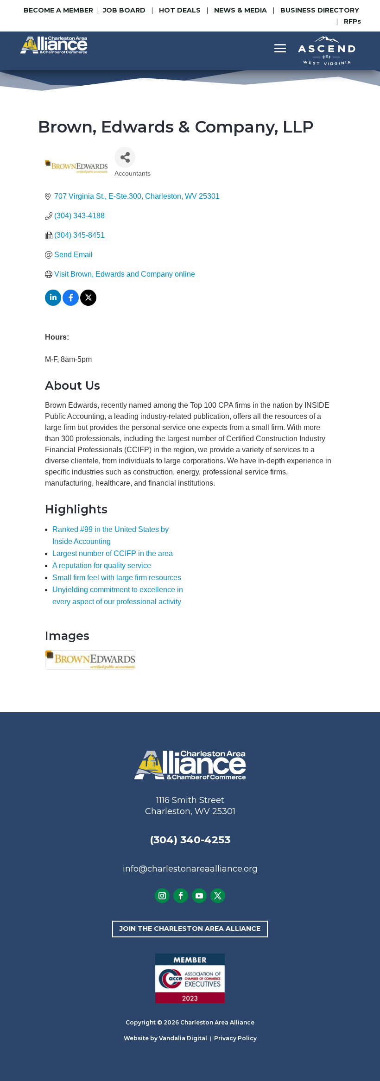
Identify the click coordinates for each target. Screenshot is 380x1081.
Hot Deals (180, 10)
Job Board (125, 10)
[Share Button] (124, 157)
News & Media (240, 10)
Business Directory (319, 10)
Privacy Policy (235, 1038)
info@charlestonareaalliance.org (190, 869)
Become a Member (58, 10)
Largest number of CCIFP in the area (112, 553)
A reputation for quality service (101, 565)
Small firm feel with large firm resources (116, 578)
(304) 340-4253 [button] (190, 840)
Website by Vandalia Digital (165, 1038)
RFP (352, 21)
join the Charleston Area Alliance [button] (190, 928)
